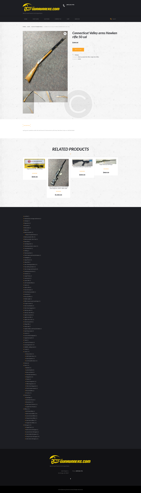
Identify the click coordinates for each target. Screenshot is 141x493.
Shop (28, 27)
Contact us (58, 19)
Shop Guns (36, 19)
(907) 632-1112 (70, 5)
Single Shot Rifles (95, 57)
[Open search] (111, 18)
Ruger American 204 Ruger (106, 165)
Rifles (89, 57)
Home (25, 19)
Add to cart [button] (34, 163)
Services (77, 19)
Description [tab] (27, 125)
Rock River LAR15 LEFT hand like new (82, 167)
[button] (65, 33)
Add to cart (78, 49)
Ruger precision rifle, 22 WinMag (34, 169)
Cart (68, 19)
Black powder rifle (37, 27)
